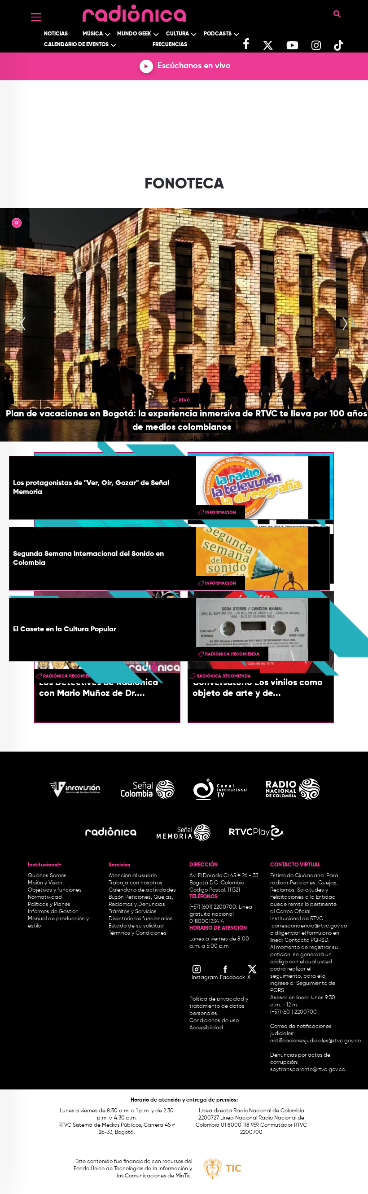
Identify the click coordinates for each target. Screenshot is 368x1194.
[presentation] (22, 324)
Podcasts (218, 34)
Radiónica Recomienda (232, 654)
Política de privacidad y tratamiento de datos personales (218, 1006)
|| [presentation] (16, 224)
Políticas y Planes (49, 904)
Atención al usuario (133, 876)
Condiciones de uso (214, 1020)
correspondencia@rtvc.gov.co (309, 926)
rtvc (184, 400)
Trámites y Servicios (133, 911)
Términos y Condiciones (137, 933)
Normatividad (45, 897)
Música (93, 34)
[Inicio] (134, 11)
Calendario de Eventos (76, 45)
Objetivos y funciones (55, 890)
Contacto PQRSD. (307, 940)
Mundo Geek (134, 34)
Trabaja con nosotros (135, 883)
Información (220, 512)
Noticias (56, 34)
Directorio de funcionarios (141, 919)
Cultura (177, 34)
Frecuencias (170, 45)
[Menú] (36, 17)
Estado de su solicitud (136, 926)
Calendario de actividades (142, 890)
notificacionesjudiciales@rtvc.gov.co (315, 1041)
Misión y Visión (45, 883)
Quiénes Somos (47, 876)
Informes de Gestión (53, 911)
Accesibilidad (206, 1028)
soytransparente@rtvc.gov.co (307, 1069)
